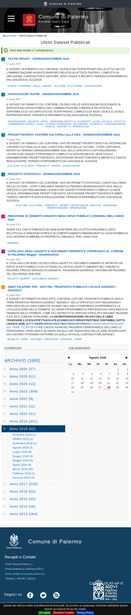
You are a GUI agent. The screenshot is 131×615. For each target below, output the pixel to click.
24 (72, 387)
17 (72, 383)
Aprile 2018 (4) (22, 464)
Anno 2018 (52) (23, 429)
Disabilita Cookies (63, 612)
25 (82, 387)
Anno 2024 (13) (23, 384)
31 (72, 392)
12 (91, 378)
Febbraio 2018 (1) (24, 473)
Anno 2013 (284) (24, 514)
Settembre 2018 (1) (25, 443)
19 (91, 383)
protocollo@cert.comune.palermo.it (25, 574)
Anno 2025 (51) (23, 376)
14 (108, 378)
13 (100, 378)
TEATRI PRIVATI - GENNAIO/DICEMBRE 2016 (38, 58)
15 (117, 378)
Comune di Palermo (65, 3)
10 (72, 378)
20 (100, 383)
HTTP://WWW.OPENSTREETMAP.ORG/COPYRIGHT (58, 323)
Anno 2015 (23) (23, 499)
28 (108, 387)
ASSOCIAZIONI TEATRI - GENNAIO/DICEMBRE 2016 (43, 94)
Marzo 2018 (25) (23, 469)
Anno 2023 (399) (24, 391)
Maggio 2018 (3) (23, 460)
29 (117, 387)
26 (91, 387)
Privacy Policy (85, 612)
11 (82, 378)
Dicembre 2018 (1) (24, 434)
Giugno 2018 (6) (23, 456)
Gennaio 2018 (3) (24, 477)
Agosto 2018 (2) (23, 447)
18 (82, 383)
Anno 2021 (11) (22, 406)
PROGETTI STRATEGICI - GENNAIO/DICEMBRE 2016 (44, 174)
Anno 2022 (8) (22, 399)
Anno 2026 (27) (23, 369)
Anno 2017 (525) (24, 484)
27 (100, 387)
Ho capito (44, 612)
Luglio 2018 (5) (22, 452)
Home (13, 35)
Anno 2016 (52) (23, 491)
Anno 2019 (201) (24, 421)
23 (126, 383)
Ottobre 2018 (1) (23, 439)
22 (117, 383)
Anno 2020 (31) (23, 414)
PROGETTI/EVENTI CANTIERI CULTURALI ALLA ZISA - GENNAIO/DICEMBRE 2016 (64, 134)
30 (126, 387)
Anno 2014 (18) (23, 506)
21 (108, 383)
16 (126, 378)
